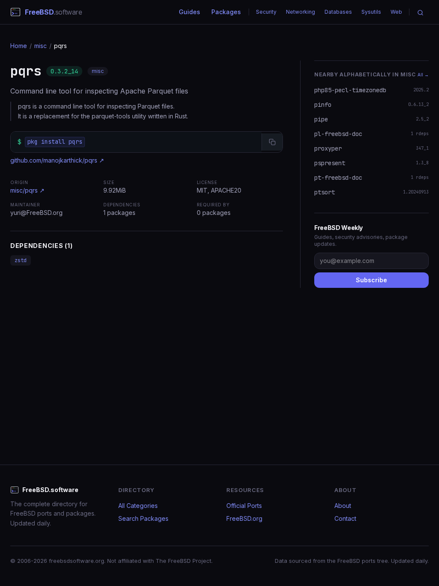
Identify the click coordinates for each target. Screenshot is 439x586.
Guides (189, 11)
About (342, 505)
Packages (226, 11)
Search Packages (143, 518)
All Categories (138, 505)
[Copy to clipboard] (272, 142)
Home (18, 45)
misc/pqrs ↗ (27, 190)
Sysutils (371, 12)
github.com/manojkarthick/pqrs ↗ (57, 160)
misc (40, 45)
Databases (338, 12)
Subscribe (371, 280)
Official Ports (244, 505)
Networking (300, 12)
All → (423, 74)
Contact (345, 518)
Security (266, 12)
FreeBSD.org (244, 518)
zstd (21, 260)
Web (396, 12)
